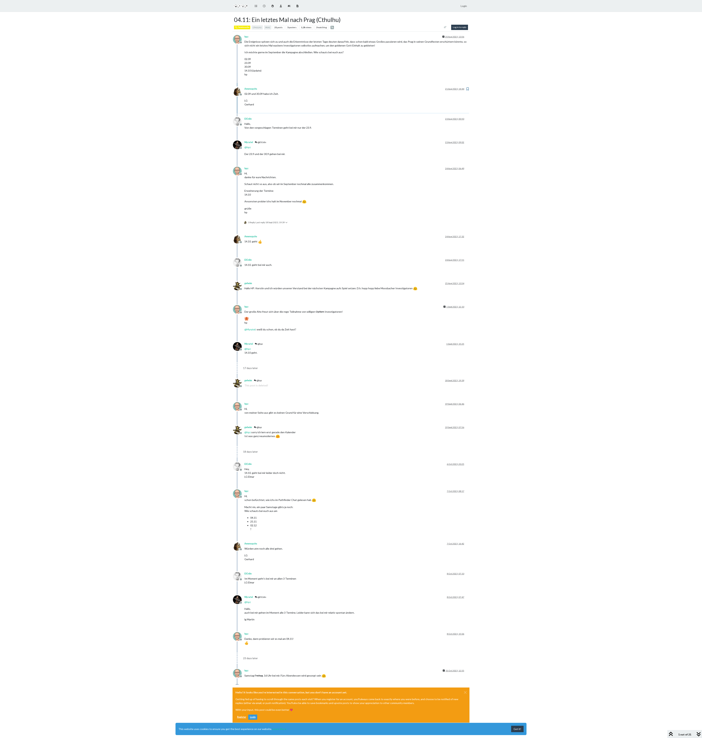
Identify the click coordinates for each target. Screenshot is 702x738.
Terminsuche (243, 27)
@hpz (260, 343)
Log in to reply (459, 27)
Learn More (279, 728)
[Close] (465, 692)
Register (241, 717)
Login (253, 717)
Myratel (248, 142)
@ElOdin (261, 142)
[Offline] (238, 38)
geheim (248, 283)
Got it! (517, 728)
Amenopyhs (250, 88)
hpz (246, 36)
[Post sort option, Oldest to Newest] (445, 27)
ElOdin (248, 118)
